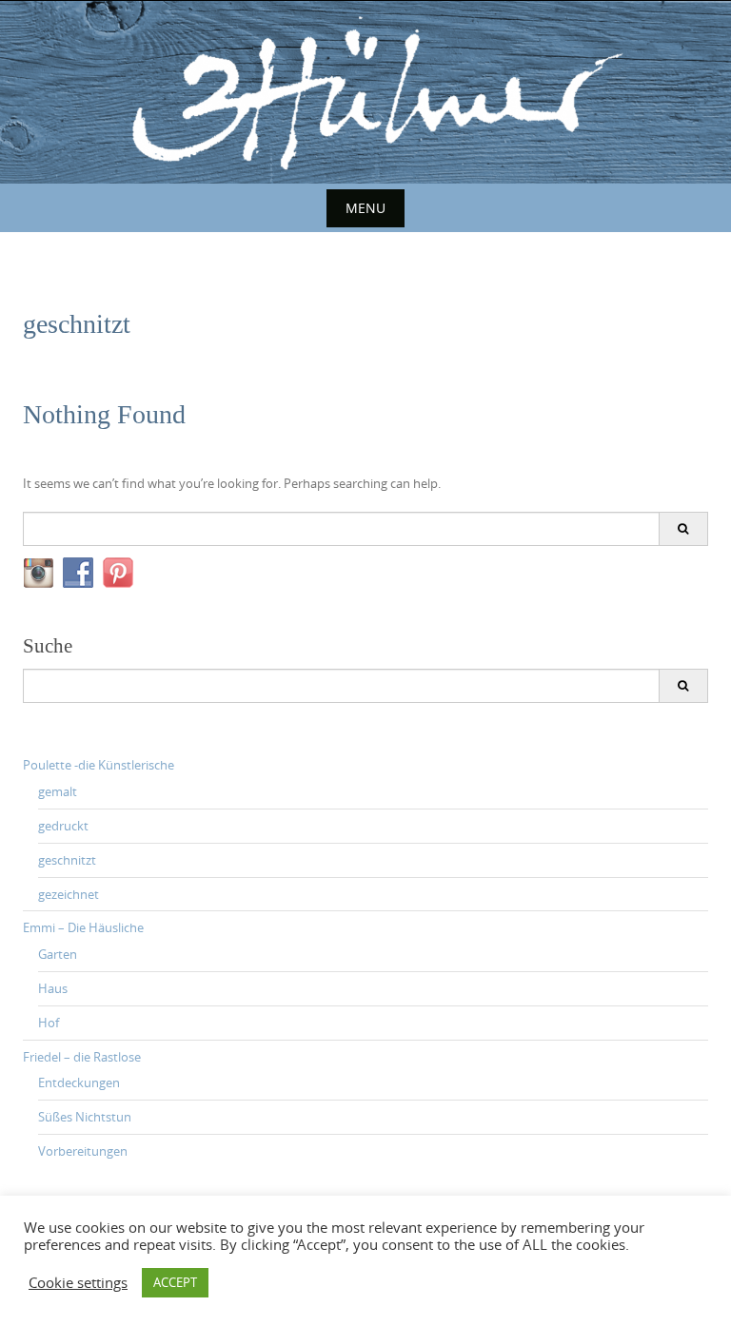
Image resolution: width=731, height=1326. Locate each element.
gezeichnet (68, 894)
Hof (48, 1022)
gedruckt (63, 825)
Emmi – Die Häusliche (83, 927)
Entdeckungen (79, 1082)
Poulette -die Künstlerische (98, 764)
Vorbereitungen (83, 1151)
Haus (53, 988)
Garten (57, 954)
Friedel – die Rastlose (82, 1056)
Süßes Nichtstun (84, 1116)
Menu (365, 208)
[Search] (683, 529)
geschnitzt (67, 859)
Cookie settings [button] (78, 1283)
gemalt (57, 791)
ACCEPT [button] (175, 1282)
